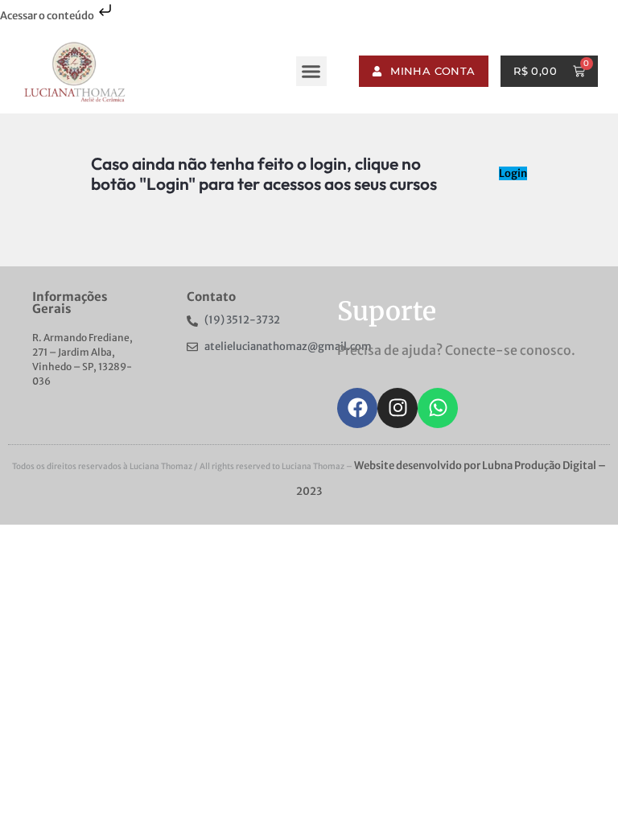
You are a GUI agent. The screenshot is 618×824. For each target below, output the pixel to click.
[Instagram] (397, 408)
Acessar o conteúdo (48, 16)
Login (513, 173)
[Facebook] (357, 408)
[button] (311, 71)
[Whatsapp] (438, 408)
